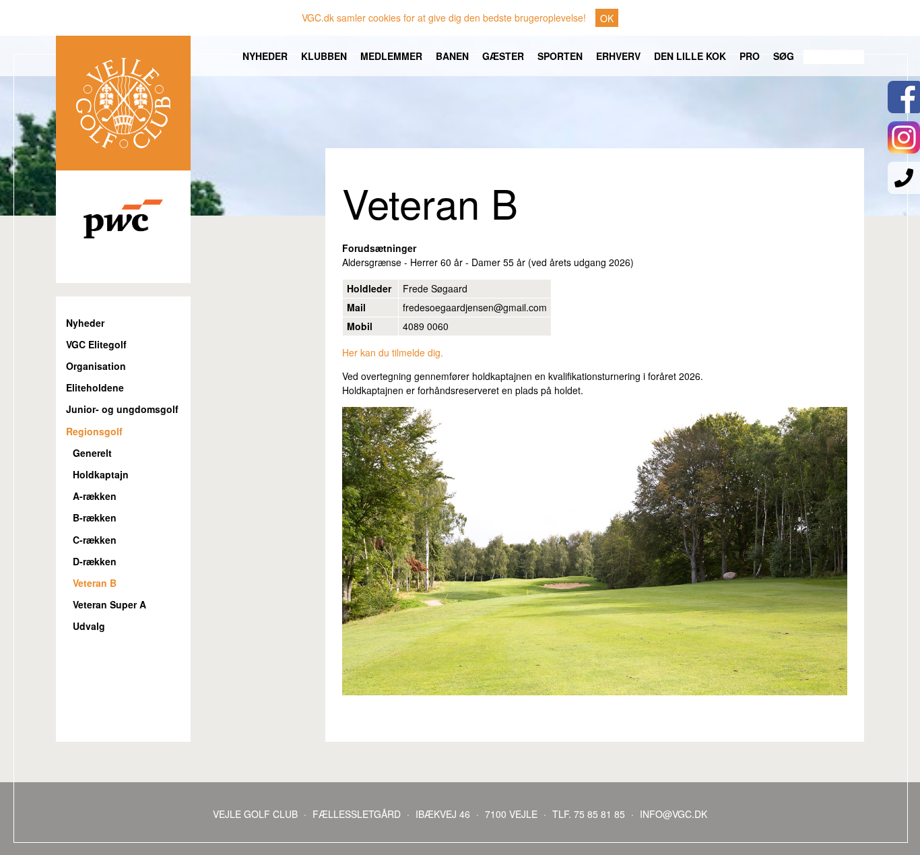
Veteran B (95, 583)
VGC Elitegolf (96, 344)
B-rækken (95, 517)
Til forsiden (123, 103)
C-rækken (95, 540)
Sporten (560, 56)
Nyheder (265, 56)
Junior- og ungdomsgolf (122, 409)
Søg (783, 56)
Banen (452, 56)
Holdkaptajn (101, 474)
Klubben (324, 56)
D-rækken (95, 561)
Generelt (92, 453)
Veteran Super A (109, 604)
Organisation (96, 366)
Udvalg (89, 626)
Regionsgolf (94, 431)
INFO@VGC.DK (673, 814)
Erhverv (618, 56)
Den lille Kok (690, 56)
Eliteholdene (95, 387)
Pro (750, 56)
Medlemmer (391, 56)
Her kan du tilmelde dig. (392, 352)
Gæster (503, 56)
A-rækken (95, 496)
